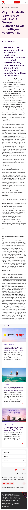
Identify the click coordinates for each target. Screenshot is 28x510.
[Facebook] (17, 473)
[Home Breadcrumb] (3, 8)
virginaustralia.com (19, 95)
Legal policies (21, 479)
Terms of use (21, 477)
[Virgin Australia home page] (3, 2)
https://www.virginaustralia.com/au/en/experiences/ (14, 279)
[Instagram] (20, 473)
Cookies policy (5, 479)
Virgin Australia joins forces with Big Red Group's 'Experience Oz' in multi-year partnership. (13, 22)
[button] (17, 2)
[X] (25, 473)
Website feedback (9, 483)
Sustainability (13, 479)
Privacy (15, 477)
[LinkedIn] (22, 473)
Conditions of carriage (7, 477)
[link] (7, 8)
